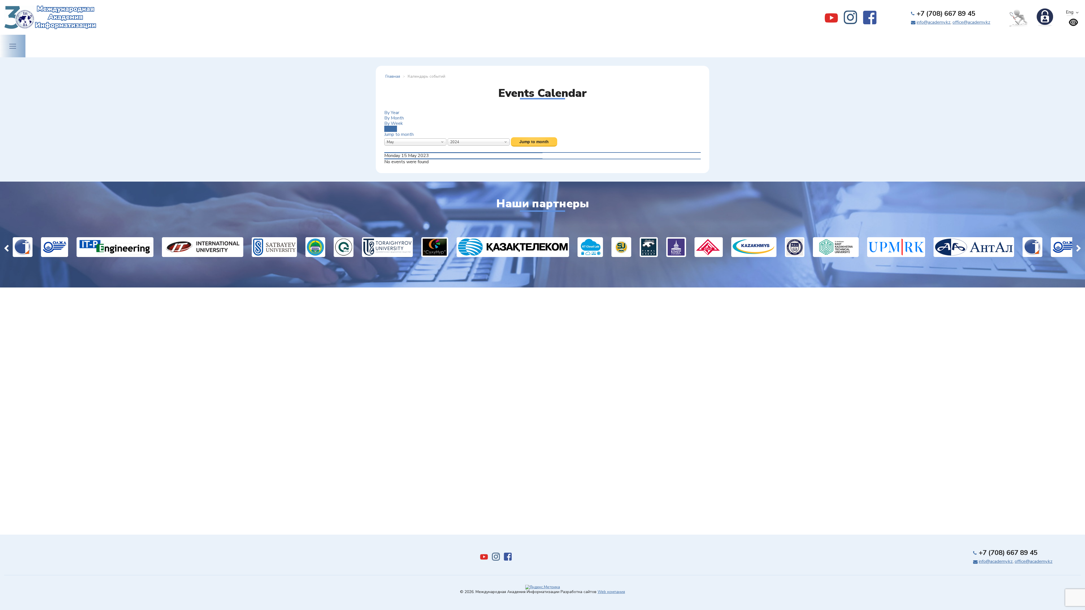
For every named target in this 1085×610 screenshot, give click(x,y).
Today (390, 129)
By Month (394, 118)
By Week (393, 123)
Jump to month (399, 134)
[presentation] (6, 247)
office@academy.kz (971, 22)
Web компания (611, 591)
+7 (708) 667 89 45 (946, 13)
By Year (391, 113)
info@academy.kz (934, 22)
